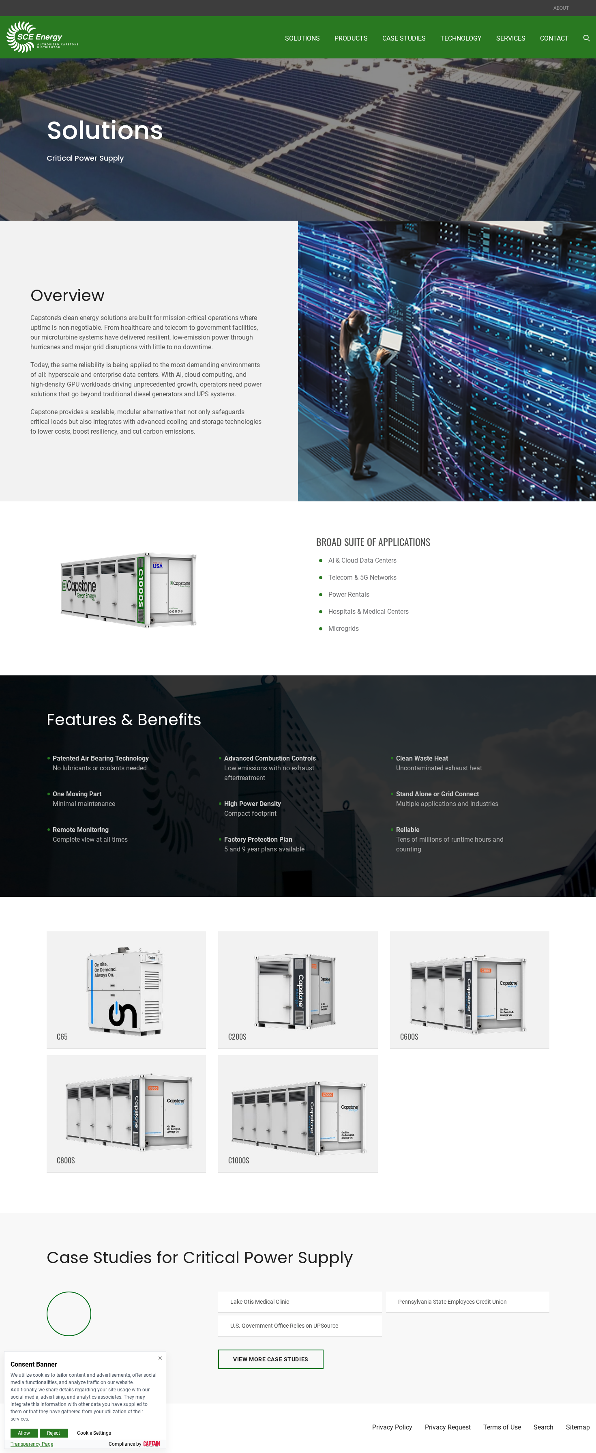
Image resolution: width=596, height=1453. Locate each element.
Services (510, 38)
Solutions (302, 38)
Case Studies (404, 38)
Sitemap (578, 1427)
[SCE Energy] (42, 37)
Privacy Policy (392, 1427)
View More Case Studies (270, 1359)
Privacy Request (448, 1427)
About (561, 8)
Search (543, 1427)
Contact (554, 38)
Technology (461, 38)
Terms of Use (502, 1427)
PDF (300, 1301)
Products (351, 38)
